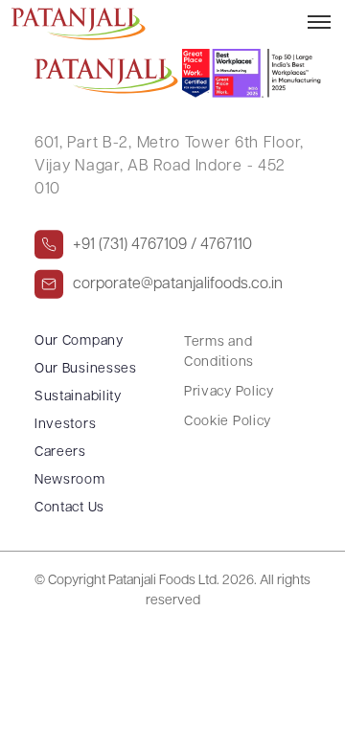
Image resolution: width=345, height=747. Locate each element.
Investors (65, 425)
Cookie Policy (227, 422)
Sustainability (78, 397)
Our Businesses (85, 369)
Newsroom (69, 480)
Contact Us (69, 508)
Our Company (79, 341)
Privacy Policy (229, 392)
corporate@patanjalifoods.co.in (178, 284)
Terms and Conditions (219, 352)
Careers (60, 452)
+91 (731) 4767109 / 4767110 (162, 245)
